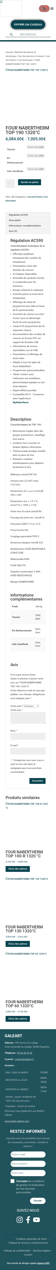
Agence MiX (43, 1263)
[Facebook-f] (28, 1220)
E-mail (14, 745)
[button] (51, 8)
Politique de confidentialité (17, 1250)
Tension (11, 149)
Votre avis (16, 710)
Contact (28, 1254)
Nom (13, 730)
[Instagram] (19, 1220)
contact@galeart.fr (24, 1059)
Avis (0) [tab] (13, 231)
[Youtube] (36, 1220)
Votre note (16, 706)
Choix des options (17, 868)
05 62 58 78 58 (24, 1053)
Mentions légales (41, 1250)
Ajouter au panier (29, 182)
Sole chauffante (15, 171)
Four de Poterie (34, 197)
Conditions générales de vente (31, 1239)
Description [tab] (15, 220)
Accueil (9, 52)
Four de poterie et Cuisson (31, 56)
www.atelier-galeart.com (17, 1121)
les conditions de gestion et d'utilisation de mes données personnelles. (30, 1187)
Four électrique (25, 60)
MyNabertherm (21, 402)
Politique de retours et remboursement (28, 1242)
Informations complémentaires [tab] (25, 225)
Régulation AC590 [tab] (18, 214)
